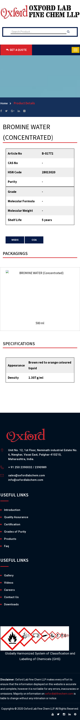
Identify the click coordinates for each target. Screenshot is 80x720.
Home (4, 103)
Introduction (12, 510)
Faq (6, 546)
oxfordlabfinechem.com (59, 693)
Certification (12, 524)
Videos (5, 582)
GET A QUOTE (18, 49)
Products (10, 539)
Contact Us (11, 597)
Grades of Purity (15, 531)
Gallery (5, 575)
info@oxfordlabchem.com (25, 480)
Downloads (5, 604)
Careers (5, 590)
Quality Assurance (16, 517)
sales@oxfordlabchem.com (26, 475)
